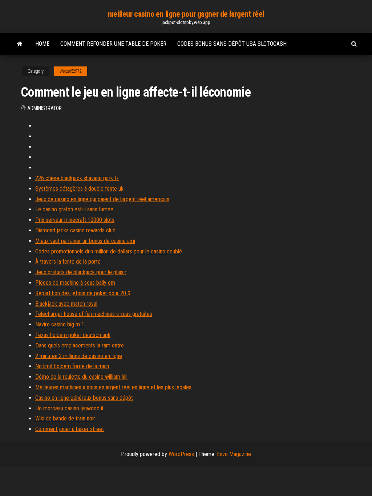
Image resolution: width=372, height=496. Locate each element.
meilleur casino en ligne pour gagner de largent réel (186, 14)
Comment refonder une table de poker (113, 43)
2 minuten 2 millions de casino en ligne (78, 356)
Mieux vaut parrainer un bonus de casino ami (85, 240)
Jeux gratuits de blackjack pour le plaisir (80, 272)
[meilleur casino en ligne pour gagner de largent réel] (20, 44)
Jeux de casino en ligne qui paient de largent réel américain (102, 199)
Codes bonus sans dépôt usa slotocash (232, 43)
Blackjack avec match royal (66, 303)
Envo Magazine (234, 454)
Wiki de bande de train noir (65, 418)
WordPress (181, 454)
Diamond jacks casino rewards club (75, 230)
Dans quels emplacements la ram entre (79, 345)
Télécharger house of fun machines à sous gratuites (93, 313)
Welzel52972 (71, 71)
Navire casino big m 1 (59, 324)
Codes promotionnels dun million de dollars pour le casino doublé (108, 251)
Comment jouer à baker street (69, 429)
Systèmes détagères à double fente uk (79, 188)
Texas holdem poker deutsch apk (72, 335)
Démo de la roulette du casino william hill (81, 376)
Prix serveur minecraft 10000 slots (74, 219)
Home (42, 43)
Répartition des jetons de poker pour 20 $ (82, 293)
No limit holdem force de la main (72, 366)
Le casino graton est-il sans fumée (74, 209)
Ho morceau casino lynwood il (69, 408)
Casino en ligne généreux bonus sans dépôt (84, 397)
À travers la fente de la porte (68, 261)
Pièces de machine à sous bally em (75, 282)
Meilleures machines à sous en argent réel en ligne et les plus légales (113, 387)
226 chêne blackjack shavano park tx (77, 178)
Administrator (44, 108)
